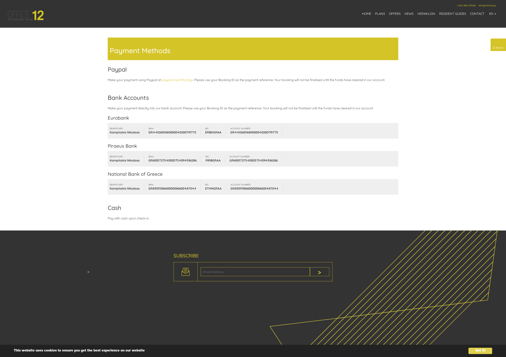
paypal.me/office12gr (177, 80)
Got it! (480, 350)
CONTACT (477, 14)
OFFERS (395, 14)
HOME (366, 14)
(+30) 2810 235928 (466, 5)
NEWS (409, 14)
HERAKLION (426, 14)
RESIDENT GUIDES (452, 14)
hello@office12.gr (487, 5)
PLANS (380, 14)
